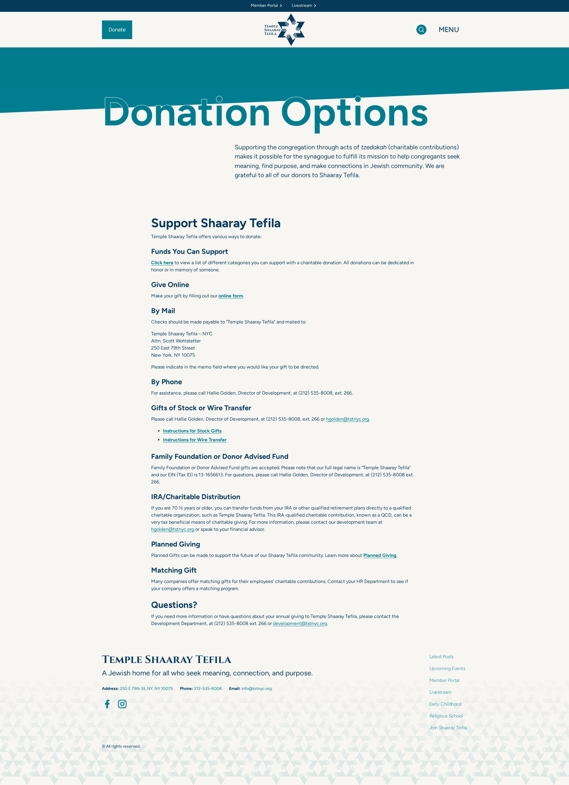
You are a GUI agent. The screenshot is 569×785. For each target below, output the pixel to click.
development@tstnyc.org (300, 623)
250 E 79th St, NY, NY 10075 (146, 688)
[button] (267, 5)
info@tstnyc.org (257, 688)
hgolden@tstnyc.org (347, 419)
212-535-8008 (208, 688)
